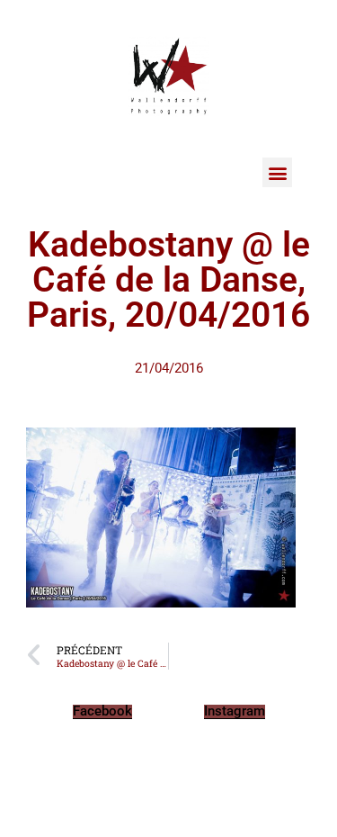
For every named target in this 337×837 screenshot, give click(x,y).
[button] (277, 172)
